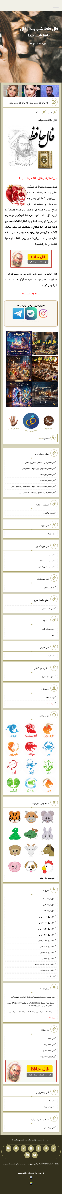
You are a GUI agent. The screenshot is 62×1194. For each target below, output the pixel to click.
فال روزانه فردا (49, 1127)
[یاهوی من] (53, 1148)
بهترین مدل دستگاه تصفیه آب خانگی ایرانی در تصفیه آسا (33, 997)
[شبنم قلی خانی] (12, 92)
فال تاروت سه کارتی (47, 922)
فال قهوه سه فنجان (47, 561)
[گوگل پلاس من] (8, 1148)
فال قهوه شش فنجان (46, 566)
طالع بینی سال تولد (47, 878)
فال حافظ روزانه (49, 1044)
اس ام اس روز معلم (47, 480)
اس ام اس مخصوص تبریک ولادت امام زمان (38, 468)
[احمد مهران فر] (50, 92)
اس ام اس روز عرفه (47, 474)
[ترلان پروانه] (31, 92)
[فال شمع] (19, 370)
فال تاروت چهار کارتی (46, 928)
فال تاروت (51, 976)
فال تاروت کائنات (48, 910)
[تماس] (23, 1148)
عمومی (40, 438)
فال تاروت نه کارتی (47, 946)
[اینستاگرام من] (31, 1148)
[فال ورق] (19, 395)
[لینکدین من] (27, 1155)
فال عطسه (51, 1101)
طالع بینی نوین (49, 1107)
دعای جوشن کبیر (48, 629)
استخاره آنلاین (49, 513)
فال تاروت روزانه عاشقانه (45, 964)
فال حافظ (51, 1038)
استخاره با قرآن (27, 279)
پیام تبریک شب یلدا (47, 1056)
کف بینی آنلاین (49, 587)
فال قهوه (51, 555)
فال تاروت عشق (48, 958)
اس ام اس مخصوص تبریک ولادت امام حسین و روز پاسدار (33, 486)
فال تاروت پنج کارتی (47, 934)
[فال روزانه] (19, 344)
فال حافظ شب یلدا (48, 1050)
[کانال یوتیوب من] (35, 1155)
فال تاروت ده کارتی (47, 952)
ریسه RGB (50, 697)
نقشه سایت (22, 1173)
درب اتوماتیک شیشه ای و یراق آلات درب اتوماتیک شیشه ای (32, 1012)
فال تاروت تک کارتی (47, 916)
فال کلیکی (51, 656)
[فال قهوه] (45, 370)
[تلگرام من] (46, 1148)
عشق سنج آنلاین (48, 677)
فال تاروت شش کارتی (46, 940)
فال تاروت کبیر (49, 905)
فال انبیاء (51, 534)
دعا (53, 635)
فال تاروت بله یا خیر (47, 970)
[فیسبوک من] (38, 1148)
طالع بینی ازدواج (48, 608)
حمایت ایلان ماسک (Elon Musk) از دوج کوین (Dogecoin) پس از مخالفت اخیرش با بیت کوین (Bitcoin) (32, 1004)
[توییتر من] (16, 1148)
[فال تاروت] (45, 344)
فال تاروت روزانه (48, 899)
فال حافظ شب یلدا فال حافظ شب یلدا (28, 103)
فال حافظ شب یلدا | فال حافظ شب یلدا (39, 31)
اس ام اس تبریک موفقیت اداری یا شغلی (40, 462)
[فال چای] (45, 395)
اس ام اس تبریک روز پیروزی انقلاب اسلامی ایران (37, 492)
